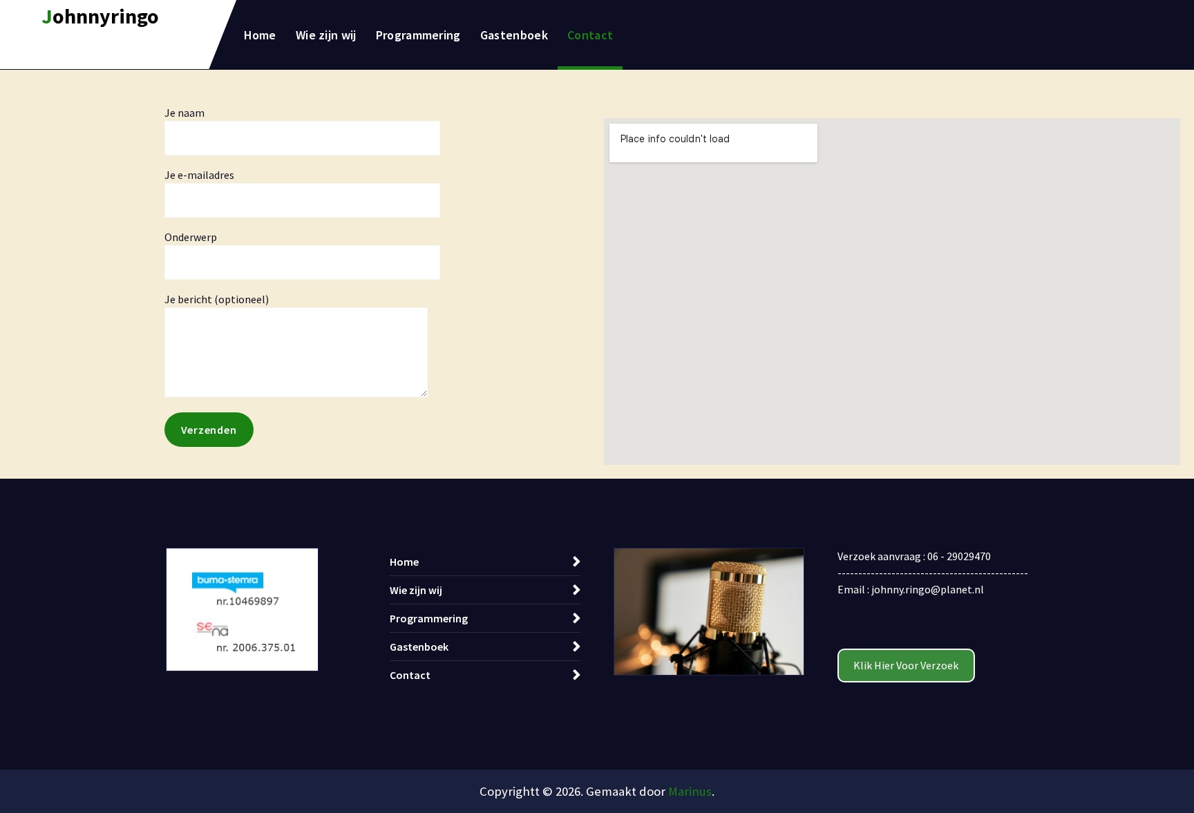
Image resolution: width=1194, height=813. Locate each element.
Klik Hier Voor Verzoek (905, 665)
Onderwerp (190, 237)
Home (260, 35)
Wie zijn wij (326, 35)
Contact (590, 35)
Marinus (690, 791)
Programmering (418, 35)
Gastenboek (514, 35)
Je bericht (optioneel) (216, 299)
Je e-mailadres (199, 175)
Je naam (184, 112)
